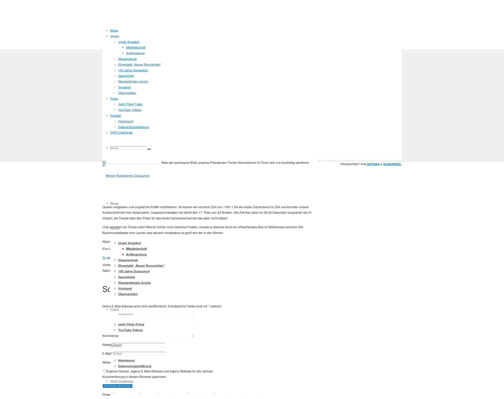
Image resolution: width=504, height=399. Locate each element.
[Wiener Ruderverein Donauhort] (125, 175)
